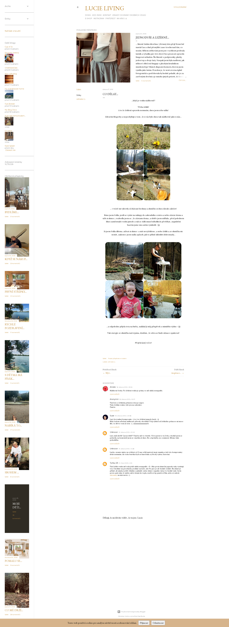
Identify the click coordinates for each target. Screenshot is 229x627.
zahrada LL (81, 99)
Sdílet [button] (137, 81)
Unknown (114, 432)
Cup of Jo (9, 47)
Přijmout (144, 622)
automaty (113, 475)
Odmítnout (158, 622)
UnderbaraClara (11, 68)
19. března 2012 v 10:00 (127, 432)
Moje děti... (17, 505)
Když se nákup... (16, 259)
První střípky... (16, 291)
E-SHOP (88, 18)
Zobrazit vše (10, 150)
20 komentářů (15, 296)
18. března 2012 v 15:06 (124, 387)
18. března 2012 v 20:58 (123, 416)
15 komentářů (15, 565)
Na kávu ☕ (122, 18)
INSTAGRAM (98, 18)
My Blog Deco (11, 110)
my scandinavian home (14, 89)
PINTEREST (110, 18)
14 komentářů (146, 81)
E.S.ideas (8, 131)
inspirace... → (178, 372)
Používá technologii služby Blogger (133, 612)
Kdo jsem (96, 15)
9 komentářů (14, 383)
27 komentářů (15, 430)
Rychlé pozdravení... (14, 326)
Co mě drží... (14, 610)
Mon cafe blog (11, 74)
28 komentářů (15, 614)
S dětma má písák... (13, 376)
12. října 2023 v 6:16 (125, 463)
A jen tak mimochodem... (15, 116)
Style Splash (10, 146)
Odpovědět (115, 394)
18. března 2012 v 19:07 (127, 399)
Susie (112, 416)
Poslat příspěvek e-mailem (117, 358)
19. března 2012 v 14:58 (126, 449)
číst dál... (182, 80)
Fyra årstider (10, 104)
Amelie (113, 387)
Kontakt (107, 15)
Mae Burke (141, 616)
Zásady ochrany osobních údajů (129, 15)
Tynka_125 (114, 463)
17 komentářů (15, 332)
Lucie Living (104, 8)
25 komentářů (15, 263)
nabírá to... (13, 425)
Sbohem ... (12, 472)
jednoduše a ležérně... (152, 37)
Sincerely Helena (12, 53)
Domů (88, 15)
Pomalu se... (13, 561)
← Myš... (107, 372)
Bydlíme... (12, 212)
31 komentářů (15, 216)
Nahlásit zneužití (13, 31)
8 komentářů (14, 477)
